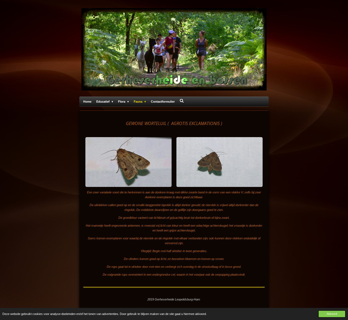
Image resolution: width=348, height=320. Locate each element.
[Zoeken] (181, 101)
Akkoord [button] (332, 313)
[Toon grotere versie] (128, 162)
